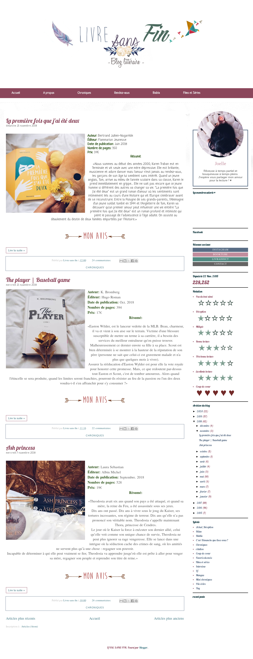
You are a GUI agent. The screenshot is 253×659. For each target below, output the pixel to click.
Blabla (156, 93)
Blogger (143, 647)
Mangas (200, 575)
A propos (48, 93)
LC (197, 570)
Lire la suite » (16, 250)
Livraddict (220, 259)
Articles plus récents (20, 618)
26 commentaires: (102, 600)
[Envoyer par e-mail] (121, 261)
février (203, 491)
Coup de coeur (203, 553)
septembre (205, 456)
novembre (205, 430)
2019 (200, 416)
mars (203, 486)
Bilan (199, 531)
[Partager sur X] (129, 261)
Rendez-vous (121, 93)
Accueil (16, 93)
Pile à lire (201, 583)
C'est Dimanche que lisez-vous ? (212, 540)
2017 (199, 502)
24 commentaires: (102, 260)
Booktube (220, 254)
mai (202, 476)
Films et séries (202, 562)
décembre (205, 425)
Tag (198, 588)
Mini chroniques (204, 579)
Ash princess (20, 447)
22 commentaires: (102, 428)
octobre (204, 451)
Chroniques (84, 93)
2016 (200, 507)
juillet (203, 466)
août (202, 461)
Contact (220, 264)
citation (200, 549)
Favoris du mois (204, 557)
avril (203, 481)
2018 (199, 421)
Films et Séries (191, 93)
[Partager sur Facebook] (132, 261)
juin (202, 471)
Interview (201, 566)
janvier (204, 496)
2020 (200, 411)
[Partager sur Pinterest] (136, 261)
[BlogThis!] (125, 261)
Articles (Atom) (29, 626)
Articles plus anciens (169, 618)
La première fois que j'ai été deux (42, 120)
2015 (200, 512)
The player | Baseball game (38, 280)
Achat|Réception (204, 527)
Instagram (220, 249)
